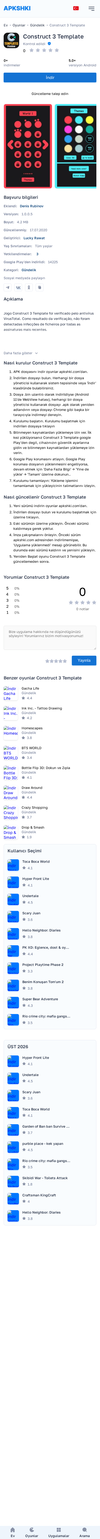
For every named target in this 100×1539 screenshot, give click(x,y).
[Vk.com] (18, 287)
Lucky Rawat (34, 238)
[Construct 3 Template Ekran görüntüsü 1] (28, 146)
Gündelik (29, 270)
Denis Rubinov (31, 206)
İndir (50, 77)
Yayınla (84, 660)
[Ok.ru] (29, 287)
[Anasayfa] (17, 13)
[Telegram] (7, 287)
